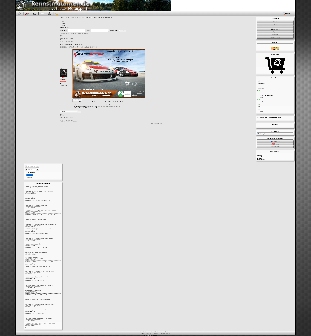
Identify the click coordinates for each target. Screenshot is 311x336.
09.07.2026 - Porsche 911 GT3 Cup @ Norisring (37, 299)
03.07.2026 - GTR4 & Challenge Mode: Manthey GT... (39, 318)
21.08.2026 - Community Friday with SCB (36, 205)
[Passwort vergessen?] (37, 169)
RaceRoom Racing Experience (85, 17)
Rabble (26, 301)
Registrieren (86, 33)
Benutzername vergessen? (77, 33)
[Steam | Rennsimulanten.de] (265, 133)
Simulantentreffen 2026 (31, 257)
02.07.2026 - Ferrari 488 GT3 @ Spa (34, 313)
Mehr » (26, 328)
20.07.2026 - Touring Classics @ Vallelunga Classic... (39, 276)
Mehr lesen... (77, 99)
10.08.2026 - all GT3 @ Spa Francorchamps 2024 (38, 229)
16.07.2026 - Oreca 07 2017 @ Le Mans (35, 280)
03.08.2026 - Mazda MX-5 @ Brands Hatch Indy (37, 243)
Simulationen (73, 17)
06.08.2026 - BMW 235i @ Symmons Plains (36, 233)
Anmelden (30, 175)
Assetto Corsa (28, 192)
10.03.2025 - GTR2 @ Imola (66, 41)
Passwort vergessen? (65, 33)
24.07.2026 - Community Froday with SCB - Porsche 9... (40, 271)
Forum (67, 17)
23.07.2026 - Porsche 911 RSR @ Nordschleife (37, 266)
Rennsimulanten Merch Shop (33, 290)
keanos (62, 68)
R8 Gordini (27, 193)
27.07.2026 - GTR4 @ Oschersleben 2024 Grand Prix (39, 262)
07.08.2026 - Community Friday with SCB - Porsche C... (40, 238)
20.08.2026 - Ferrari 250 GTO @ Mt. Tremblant (37, 200)
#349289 (94, 47)
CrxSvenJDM (27, 292)
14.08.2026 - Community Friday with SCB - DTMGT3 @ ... (40, 224)
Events (95, 17)
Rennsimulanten (29, 258)
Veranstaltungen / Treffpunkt (38, 258)
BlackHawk (27, 254)
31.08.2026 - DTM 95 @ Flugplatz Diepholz (36, 186)
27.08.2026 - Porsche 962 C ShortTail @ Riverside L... (39, 191)
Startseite (62, 17)
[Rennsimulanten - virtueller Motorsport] (21, 5)
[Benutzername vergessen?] (37, 166)
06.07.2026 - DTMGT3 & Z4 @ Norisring (35, 309)
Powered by (152, 123)
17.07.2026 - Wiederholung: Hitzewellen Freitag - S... (39, 285)
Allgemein (34, 291)
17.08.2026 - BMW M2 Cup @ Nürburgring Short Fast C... (40, 210)
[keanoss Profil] (63, 72)
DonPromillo (27, 259)
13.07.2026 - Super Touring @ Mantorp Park (37, 294)
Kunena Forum (158, 123)
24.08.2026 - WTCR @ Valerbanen (34, 196)
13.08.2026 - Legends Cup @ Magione (35, 219)
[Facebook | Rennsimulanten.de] (260, 133)
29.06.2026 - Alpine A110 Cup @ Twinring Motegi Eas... (40, 323)
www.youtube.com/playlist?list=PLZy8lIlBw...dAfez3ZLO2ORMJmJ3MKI (102, 106)
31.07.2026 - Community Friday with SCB (36, 247)
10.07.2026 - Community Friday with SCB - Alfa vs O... (39, 304)
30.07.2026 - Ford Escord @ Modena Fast (36, 252)
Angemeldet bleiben (31, 172)
